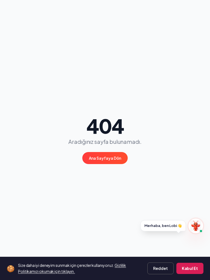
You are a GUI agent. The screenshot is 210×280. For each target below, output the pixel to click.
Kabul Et (190, 268)
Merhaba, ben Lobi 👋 (163, 225)
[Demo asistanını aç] (195, 226)
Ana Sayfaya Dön (105, 158)
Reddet (160, 268)
